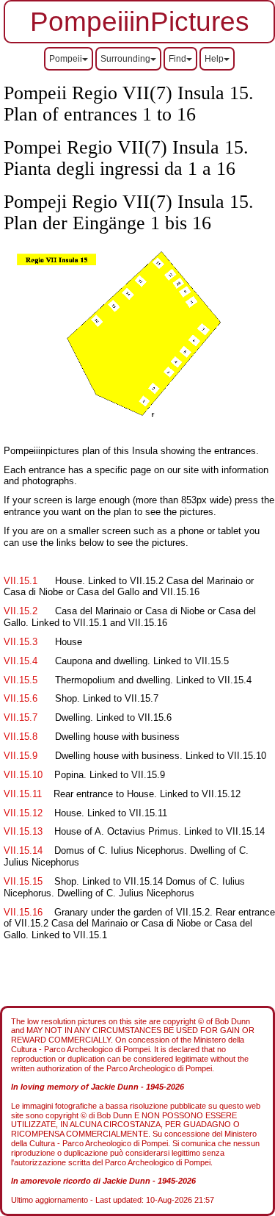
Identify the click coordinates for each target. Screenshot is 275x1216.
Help (214, 59)
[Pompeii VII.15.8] (50, 717)
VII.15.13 (23, 831)
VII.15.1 (20, 580)
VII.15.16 (23, 912)
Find (177, 59)
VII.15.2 (20, 610)
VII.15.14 (23, 850)
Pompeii (65, 59)
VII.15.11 (23, 793)
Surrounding (125, 59)
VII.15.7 (20, 717)
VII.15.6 (20, 698)
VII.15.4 (20, 660)
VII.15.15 (23, 881)
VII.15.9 (20, 755)
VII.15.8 (20, 736)
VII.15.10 (23, 774)
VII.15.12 (23, 813)
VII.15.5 (20, 680)
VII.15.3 (20, 641)
